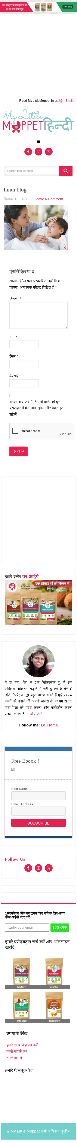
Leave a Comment (48, 199)
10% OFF (60, 927)
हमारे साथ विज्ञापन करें (22, 1045)
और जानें (36, 714)
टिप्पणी (15, 299)
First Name (19, 789)
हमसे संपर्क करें (16, 1051)
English (70, 100)
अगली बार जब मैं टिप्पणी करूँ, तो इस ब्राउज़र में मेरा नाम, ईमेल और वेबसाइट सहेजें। (36, 408)
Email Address (22, 804)
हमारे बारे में (14, 1058)
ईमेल (14, 356)
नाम (13, 337)
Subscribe (38, 823)
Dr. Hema (49, 725)
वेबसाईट (15, 376)
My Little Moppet (38, 122)
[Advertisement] (38, 55)
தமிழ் (59, 100)
